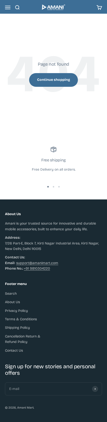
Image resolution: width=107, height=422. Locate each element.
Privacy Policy (16, 311)
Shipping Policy (17, 328)
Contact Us (14, 350)
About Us (12, 302)
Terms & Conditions (21, 319)
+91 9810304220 (37, 268)
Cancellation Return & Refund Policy (22, 339)
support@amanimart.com (37, 263)
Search (11, 293)
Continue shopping (53, 80)
